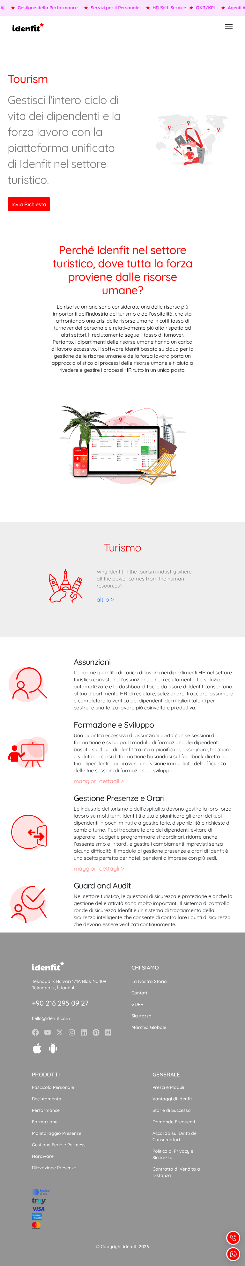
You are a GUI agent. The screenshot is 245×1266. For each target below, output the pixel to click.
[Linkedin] (83, 1032)
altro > (105, 599)
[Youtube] (47, 1032)
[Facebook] (35, 1032)
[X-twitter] (59, 1032)
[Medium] (108, 1032)
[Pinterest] (96, 1032)
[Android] (53, 1048)
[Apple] (37, 1048)
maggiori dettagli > (99, 781)
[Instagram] (71, 1032)
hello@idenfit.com (51, 1018)
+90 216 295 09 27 (60, 1003)
